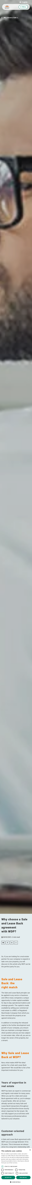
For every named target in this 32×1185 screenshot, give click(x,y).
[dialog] (16, 1166)
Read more (21, 1163)
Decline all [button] (23, 1177)
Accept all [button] (8, 1177)
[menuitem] (3, 942)
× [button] (30, 1150)
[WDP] (7, 7)
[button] (23, 2)
